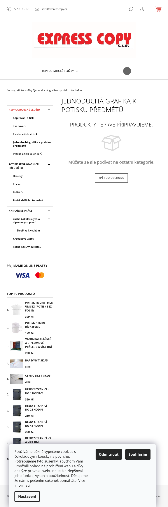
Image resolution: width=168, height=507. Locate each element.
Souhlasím (138, 454)
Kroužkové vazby (23, 238)
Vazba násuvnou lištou (27, 247)
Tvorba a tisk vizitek (25, 134)
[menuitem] (60, 71)
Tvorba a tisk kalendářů (27, 154)
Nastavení (27, 496)
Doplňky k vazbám (28, 230)
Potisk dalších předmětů (28, 200)
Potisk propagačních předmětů (24, 166)
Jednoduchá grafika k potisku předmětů (32, 144)
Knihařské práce (21, 211)
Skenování (19, 126)
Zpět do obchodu (111, 178)
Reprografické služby (24, 110)
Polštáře (18, 192)
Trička (17, 184)
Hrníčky (18, 176)
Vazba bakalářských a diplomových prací (26, 220)
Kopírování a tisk (23, 118)
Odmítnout (109, 454)
